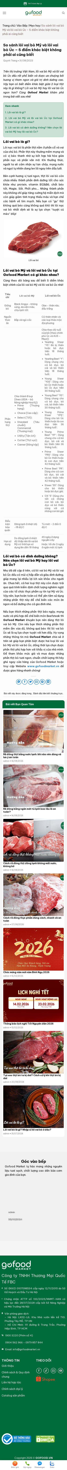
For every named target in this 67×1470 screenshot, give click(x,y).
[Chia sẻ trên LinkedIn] (48, 682)
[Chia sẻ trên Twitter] (30, 682)
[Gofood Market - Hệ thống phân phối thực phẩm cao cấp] (33, 13)
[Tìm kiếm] (63, 13)
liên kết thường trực (53, 693)
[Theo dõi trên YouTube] (60, 1370)
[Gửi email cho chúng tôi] (53, 1370)
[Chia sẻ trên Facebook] (24, 682)
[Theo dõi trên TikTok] (46, 1370)
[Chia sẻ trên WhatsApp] (18, 682)
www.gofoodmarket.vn (43, 666)
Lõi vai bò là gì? (15, 112)
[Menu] (4, 13)
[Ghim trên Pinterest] (42, 682)
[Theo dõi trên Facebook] (39, 1370)
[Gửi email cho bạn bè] (36, 682)
